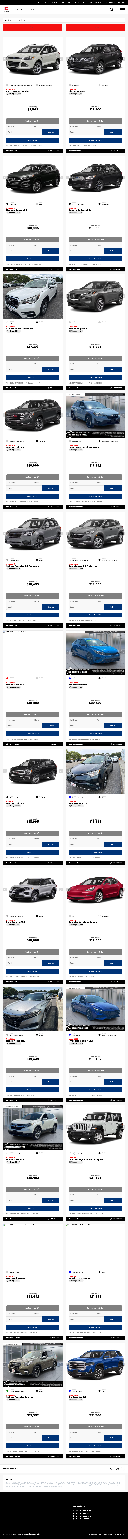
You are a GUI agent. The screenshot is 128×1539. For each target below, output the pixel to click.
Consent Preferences (19, 1537)
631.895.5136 (75, 2)
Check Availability (33, 140)
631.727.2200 (55, 151)
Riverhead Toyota (88, 2)
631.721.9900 (53, 2)
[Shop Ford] (6, 9)
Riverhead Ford (66, 2)
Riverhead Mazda (43, 2)
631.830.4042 (121, 2)
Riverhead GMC (111, 2)
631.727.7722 (98, 2)
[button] (61, 59)
